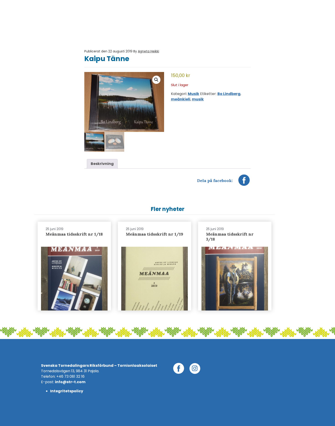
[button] (156, 80)
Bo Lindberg (228, 93)
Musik (193, 93)
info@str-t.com (70, 382)
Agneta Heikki (148, 51)
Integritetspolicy (66, 391)
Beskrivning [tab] (102, 163)
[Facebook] (244, 182)
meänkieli (180, 99)
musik (198, 99)
